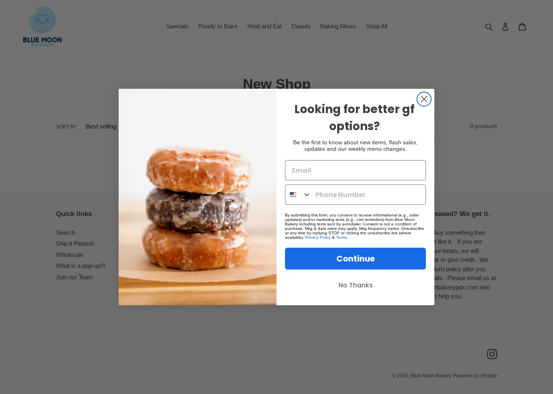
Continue (355, 258)
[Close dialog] (424, 99)
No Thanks (355, 285)
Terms (341, 237)
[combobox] (298, 194)
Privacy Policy (318, 237)
